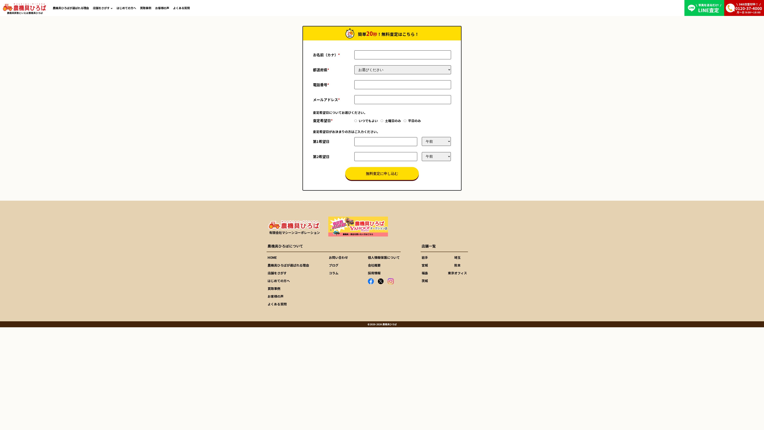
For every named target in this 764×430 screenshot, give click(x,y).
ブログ (333, 265)
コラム (333, 273)
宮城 (425, 265)
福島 (425, 273)
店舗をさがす (101, 8)
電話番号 (321, 84)
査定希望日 (323, 120)
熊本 (457, 265)
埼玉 (457, 257)
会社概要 (374, 265)
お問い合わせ (338, 257)
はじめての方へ (126, 8)
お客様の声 (162, 8)
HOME (272, 257)
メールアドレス (326, 99)
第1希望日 (321, 141)
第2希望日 (321, 156)
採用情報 (374, 273)
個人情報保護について (384, 257)
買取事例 (145, 8)
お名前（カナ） (326, 54)
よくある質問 (181, 8)
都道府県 (321, 69)
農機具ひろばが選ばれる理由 (71, 8)
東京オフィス (457, 273)
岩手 (425, 257)
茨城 (425, 280)
